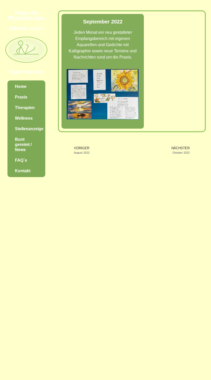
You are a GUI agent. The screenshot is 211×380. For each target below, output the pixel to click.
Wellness (24, 118)
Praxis (21, 97)
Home (21, 86)
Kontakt (22, 171)
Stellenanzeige (29, 129)
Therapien (25, 107)
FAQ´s (21, 160)
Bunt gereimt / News (23, 144)
